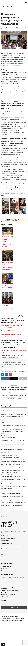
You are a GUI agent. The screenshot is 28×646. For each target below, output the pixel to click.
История (3, 592)
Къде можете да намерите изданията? (11, 546)
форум (23, 364)
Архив (3, 570)
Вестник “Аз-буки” (6, 566)
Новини (7, 11)
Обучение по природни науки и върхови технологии (12, 587)
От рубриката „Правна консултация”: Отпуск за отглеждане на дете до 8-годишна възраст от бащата (13, 431)
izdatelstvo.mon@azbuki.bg (13, 334)
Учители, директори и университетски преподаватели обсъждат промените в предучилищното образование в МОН (11, 466)
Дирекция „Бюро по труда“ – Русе (10, 357)
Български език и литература (9, 581)
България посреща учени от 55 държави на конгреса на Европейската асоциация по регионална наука (12, 451)
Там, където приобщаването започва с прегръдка (14, 483)
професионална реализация (9, 362)
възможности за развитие (12, 355)
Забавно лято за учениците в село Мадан (11, 505)
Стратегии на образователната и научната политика (12, 578)
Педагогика (4, 583)
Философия (4, 596)
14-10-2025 (15, 27)
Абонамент (4, 555)
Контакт (3, 552)
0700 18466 (10, 331)
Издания (9, 6)
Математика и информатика (8, 585)
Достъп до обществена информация (9, 616)
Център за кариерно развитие (9, 366)
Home (2, 6)
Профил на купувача (19, 618)
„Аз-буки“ (8, 27)
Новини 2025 (13, 11)
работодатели (21, 362)
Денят (22, 355)
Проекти (3, 557)
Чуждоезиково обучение (8, 594)
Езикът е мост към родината (8, 491)
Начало (3, 11)
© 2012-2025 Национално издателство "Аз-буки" (12, 620)
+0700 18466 (4, 535)
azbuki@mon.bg (5, 336)
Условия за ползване (6, 618)
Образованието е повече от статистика (11, 493)
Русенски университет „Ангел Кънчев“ (11, 364)
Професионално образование (9, 590)
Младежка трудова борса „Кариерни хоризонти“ (13, 360)
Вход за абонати (5, 548)
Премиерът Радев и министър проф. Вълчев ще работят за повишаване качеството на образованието (13, 420)
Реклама (3, 559)
